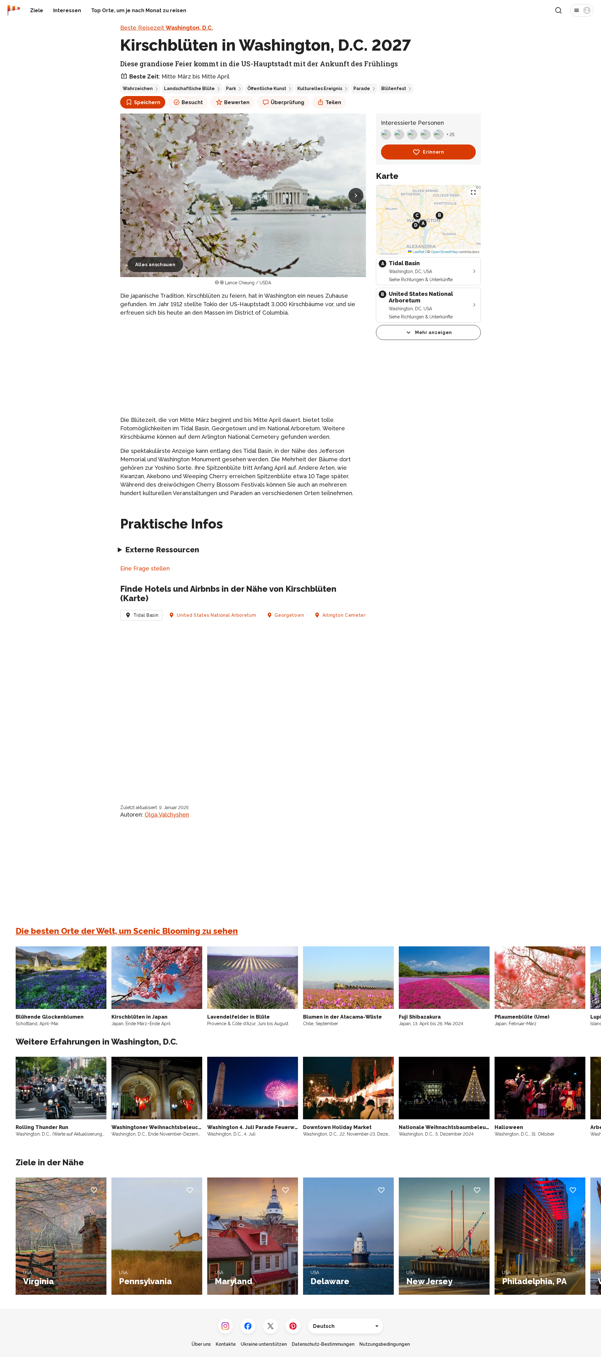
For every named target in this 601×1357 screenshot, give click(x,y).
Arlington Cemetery (345, 615)
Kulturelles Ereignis (319, 88)
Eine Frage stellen (145, 568)
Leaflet (418, 252)
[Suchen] (558, 10)
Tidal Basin (146, 615)
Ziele (36, 10)
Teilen (333, 102)
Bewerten (236, 102)
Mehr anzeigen (433, 332)
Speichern (147, 102)
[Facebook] (247, 1326)
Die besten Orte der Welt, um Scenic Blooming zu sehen (127, 931)
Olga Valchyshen (167, 814)
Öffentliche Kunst (266, 88)
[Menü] (581, 10)
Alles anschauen (155, 264)
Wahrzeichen (138, 88)
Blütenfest (393, 88)
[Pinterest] (292, 1326)
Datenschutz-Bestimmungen (323, 1344)
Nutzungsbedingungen (384, 1344)
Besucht (192, 102)
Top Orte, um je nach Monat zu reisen (138, 10)
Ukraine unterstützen (264, 1344)
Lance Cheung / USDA (248, 282)
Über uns (201, 1344)
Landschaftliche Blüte (189, 88)
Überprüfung (287, 102)
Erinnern (433, 151)
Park (231, 88)
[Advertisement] (243, 366)
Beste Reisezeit (166, 27)
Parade (361, 88)
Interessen (67, 10)
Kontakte (226, 1344)
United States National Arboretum (216, 615)
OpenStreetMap (444, 252)
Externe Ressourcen (162, 549)
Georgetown (289, 615)
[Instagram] (225, 1326)
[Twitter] (270, 1326)
